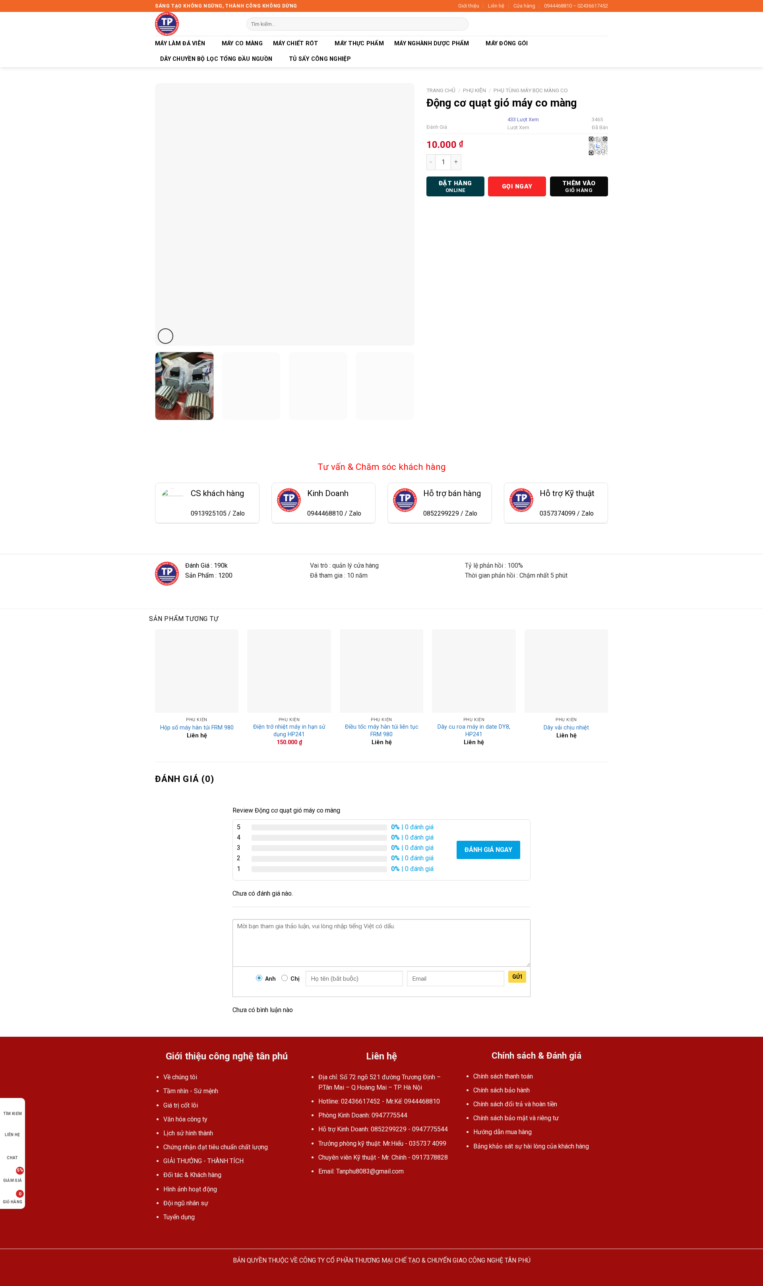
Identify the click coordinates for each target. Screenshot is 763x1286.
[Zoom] (165, 336)
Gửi (517, 977)
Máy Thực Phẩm (359, 43)
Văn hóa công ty (185, 1119)
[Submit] (461, 24)
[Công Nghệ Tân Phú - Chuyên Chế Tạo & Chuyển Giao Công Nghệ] (194, 24)
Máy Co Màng (242, 43)
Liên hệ (496, 6)
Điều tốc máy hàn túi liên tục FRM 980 (381, 730)
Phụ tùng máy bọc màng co (531, 90)
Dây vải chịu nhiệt (566, 727)
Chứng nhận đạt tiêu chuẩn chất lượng (215, 1147)
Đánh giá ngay (488, 849)
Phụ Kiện (474, 90)
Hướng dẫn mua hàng (502, 1132)
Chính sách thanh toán (503, 1076)
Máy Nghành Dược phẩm (431, 43)
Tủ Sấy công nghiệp (320, 59)
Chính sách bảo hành (501, 1090)
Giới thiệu (468, 6)
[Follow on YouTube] (324, 1190)
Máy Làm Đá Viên (180, 43)
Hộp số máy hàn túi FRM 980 (197, 727)
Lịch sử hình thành (188, 1133)
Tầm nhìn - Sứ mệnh (190, 1091)
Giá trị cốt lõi (180, 1105)
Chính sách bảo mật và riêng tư (516, 1118)
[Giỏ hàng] (604, 24)
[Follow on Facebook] (315, 1190)
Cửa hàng (524, 6)
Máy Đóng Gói (507, 43)
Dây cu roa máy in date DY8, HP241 (474, 730)
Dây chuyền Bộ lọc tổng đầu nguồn (216, 59)
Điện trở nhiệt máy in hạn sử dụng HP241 (289, 730)
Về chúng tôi (180, 1077)
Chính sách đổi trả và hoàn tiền (515, 1104)
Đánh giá (436, 127)
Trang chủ (440, 90)
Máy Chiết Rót (295, 43)
